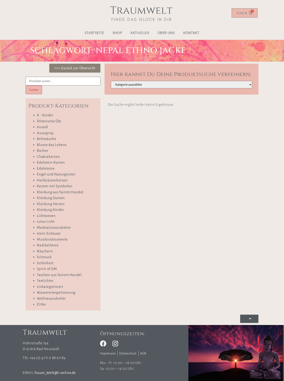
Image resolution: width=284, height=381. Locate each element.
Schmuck (44, 257)
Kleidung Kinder (50, 210)
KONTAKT (191, 33)
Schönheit (45, 263)
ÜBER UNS (166, 33)
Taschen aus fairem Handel (59, 275)
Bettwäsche (46, 139)
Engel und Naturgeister (56, 174)
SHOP (117, 33)
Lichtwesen (46, 216)
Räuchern (45, 251)
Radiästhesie (47, 245)
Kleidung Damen (51, 198)
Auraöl (42, 127)
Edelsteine (45, 168)
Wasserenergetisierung (56, 293)
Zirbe (41, 304)
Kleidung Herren (50, 204)
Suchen (33, 89)
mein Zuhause (49, 233)
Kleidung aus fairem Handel (60, 192)
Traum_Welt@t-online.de (55, 373)
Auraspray (45, 133)
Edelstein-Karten (51, 162)
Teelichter (45, 281)
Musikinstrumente (52, 239)
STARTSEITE (94, 33)
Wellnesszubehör (51, 299)
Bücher (42, 151)
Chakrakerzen (48, 157)
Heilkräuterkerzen (52, 180)
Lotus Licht (46, 222)
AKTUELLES (139, 33)
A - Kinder (45, 115)
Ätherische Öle (49, 121)
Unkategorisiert (50, 287)
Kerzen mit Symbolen (54, 186)
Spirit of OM (47, 269)
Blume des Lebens (52, 145)
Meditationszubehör (54, 228)
